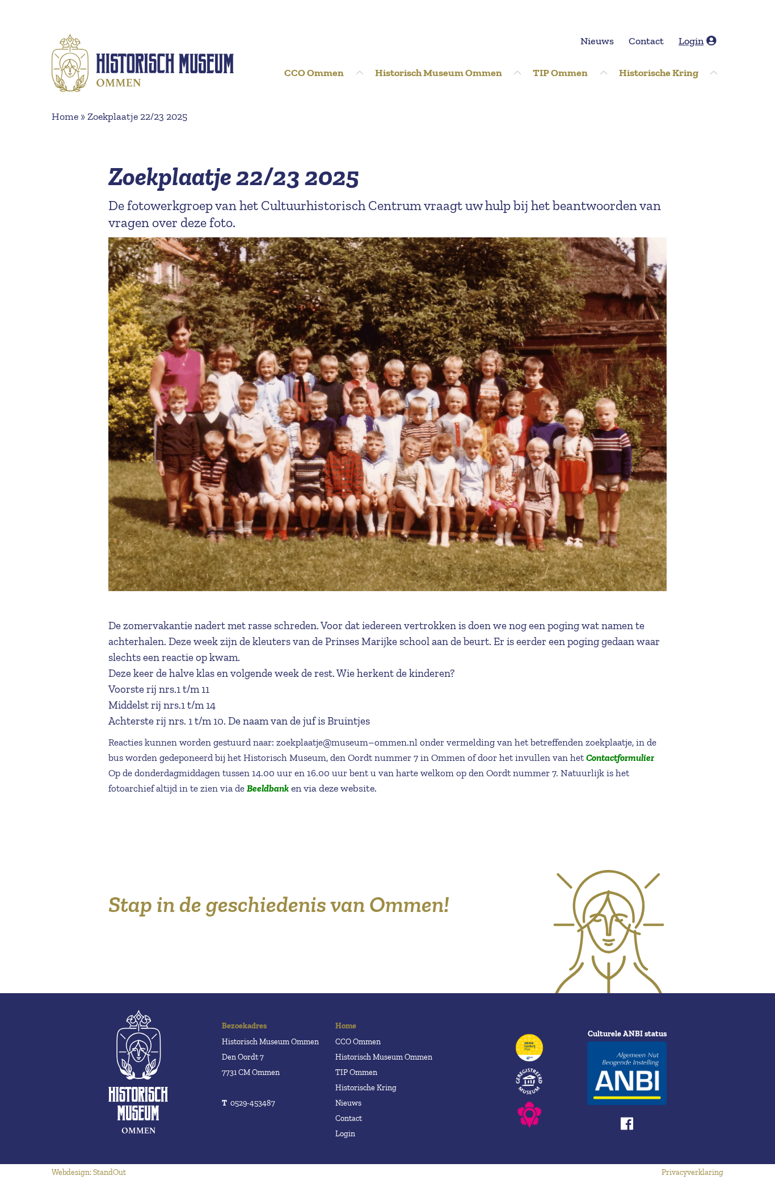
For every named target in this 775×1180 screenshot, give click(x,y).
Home (65, 116)
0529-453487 (248, 1103)
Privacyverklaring (692, 1172)
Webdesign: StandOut (89, 1172)
